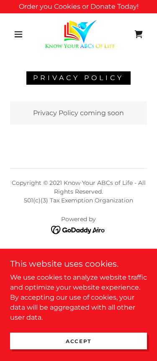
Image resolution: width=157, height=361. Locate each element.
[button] (18, 34)
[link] (80, 34)
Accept (78, 341)
